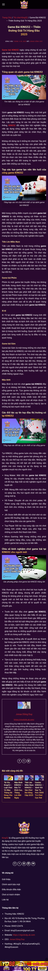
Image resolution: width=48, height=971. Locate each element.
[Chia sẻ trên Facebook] (19, 761)
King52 (5, 838)
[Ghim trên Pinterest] (28, 761)
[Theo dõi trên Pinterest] (24, 864)
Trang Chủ (7, 17)
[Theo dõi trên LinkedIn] (28, 864)
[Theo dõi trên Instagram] (15, 864)
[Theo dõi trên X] (19, 864)
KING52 (11, 125)
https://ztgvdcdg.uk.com (24, 935)
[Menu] (3, 4)
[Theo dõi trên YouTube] (33, 864)
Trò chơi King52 (20, 17)
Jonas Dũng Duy (36, 41)
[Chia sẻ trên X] (24, 761)
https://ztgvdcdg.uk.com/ (24, 720)
